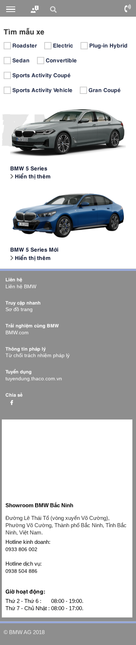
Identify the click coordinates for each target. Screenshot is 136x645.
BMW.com (17, 332)
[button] (54, 9)
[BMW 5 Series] (68, 131)
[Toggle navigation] (10, 9)
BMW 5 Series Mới (34, 249)
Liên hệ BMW (20, 286)
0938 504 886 (21, 571)
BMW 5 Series (29, 167)
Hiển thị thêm (32, 175)
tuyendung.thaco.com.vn (33, 378)
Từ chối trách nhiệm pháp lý (37, 355)
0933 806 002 (21, 549)
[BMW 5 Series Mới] (68, 212)
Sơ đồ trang (19, 309)
